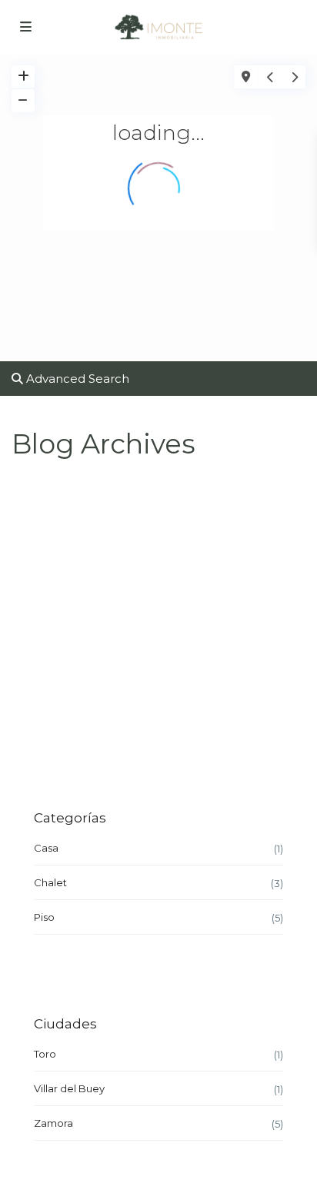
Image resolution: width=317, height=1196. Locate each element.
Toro (45, 1054)
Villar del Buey (69, 1088)
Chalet (50, 882)
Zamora (53, 1123)
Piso (44, 917)
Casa (46, 848)
